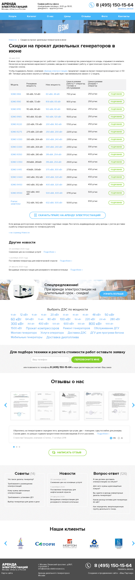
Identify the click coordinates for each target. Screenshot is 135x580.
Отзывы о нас (67, 381)
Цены (67, 16)
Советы (22, 474)
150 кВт (78, 319)
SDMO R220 (16, 124)
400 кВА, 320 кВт (54, 177)
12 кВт (24, 314)
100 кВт (65, 319)
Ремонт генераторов (76, 328)
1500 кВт (16, 328)
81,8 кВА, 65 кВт (53, 101)
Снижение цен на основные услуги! (25, 252)
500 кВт (56, 324)
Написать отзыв (69, 452)
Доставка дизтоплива (62, 337)
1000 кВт (109, 324)
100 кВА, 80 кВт (53, 109)
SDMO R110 (16, 109)
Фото (104, 16)
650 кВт (81, 324)
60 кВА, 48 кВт (53, 94)
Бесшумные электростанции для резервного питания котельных (38, 270)
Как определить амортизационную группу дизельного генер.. (108, 507)
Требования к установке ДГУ (21, 497)
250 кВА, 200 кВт (54, 132)
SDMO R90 (16, 101)
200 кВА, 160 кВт (54, 124)
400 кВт (43, 323)
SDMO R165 (16, 116)
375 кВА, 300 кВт (54, 169)
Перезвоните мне (87, 359)
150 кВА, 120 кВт (53, 116)
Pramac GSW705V (16, 202)
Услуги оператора (52, 332)
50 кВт (109, 315)
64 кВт (29, 319)
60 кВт (16, 319)
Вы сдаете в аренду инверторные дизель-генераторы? (108, 494)
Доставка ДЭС (77, 332)
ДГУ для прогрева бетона (107, 332)
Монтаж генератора (24, 332)
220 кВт (90, 319)
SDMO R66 (16, 94)
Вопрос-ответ (106, 474)
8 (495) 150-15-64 (114, 5)
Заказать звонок (125, 8)
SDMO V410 (16, 169)
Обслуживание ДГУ (106, 328)
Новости (13, 40)
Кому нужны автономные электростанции (19, 491)
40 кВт (76, 315)
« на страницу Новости (19, 232)
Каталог (31, 16)
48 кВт (96, 314)
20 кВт (54, 314)
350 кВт (31, 324)
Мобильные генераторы (26, 337)
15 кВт (34, 315)
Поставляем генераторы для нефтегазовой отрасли (33, 261)
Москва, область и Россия (13, 9)
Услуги (12, 16)
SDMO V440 (17, 177)
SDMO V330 (16, 139)
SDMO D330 (16, 147)
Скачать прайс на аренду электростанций (69, 215)
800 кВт (95, 324)
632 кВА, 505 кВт (54, 202)
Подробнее (116, 94)
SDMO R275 (16, 132)
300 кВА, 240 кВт (54, 139)
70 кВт (41, 319)
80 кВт (52, 319)
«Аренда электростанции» (56, 71)
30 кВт (66, 315)
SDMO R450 (16, 184)
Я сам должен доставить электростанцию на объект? (105, 480)
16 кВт (44, 315)
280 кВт (115, 319)
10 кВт (13, 315)
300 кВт (17, 324)
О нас (50, 16)
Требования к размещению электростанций (20, 485)
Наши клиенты (67, 529)
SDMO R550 (16, 193)
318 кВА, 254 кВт (54, 154)
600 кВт (69, 323)
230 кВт (102, 319)
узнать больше (113, 293)
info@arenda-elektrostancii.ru (51, 569)
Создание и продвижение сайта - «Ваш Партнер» (110, 573)
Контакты (123, 16)
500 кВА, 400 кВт (54, 193)
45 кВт (85, 315)
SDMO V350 (16, 162)
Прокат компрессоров (42, 328)
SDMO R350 (16, 154)
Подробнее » (50, 252)
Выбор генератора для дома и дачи (24, 502)
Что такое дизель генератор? (21, 479)
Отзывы (86, 16)
